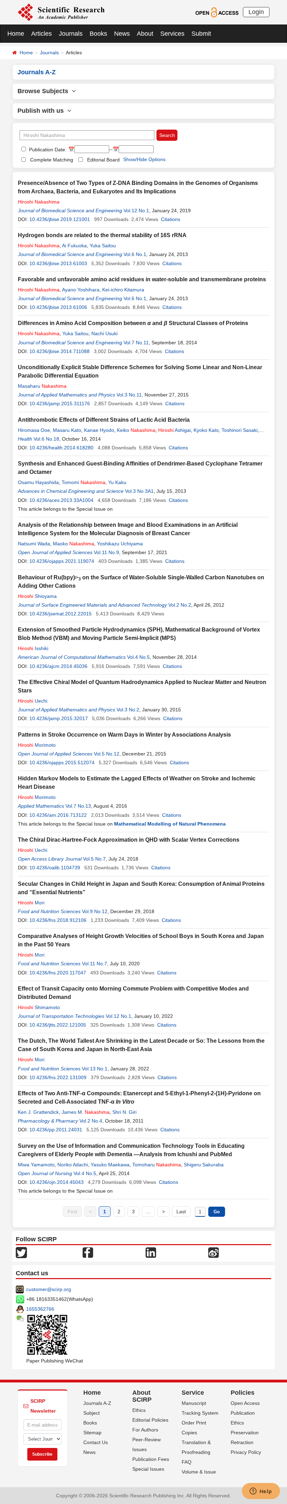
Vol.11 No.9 (106, 552)
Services (172, 33)
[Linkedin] (151, 1252)
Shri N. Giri (124, 1112)
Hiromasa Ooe (34, 430)
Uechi (32, 701)
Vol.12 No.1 (136, 210)
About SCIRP (142, 1396)
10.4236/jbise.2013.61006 (58, 307)
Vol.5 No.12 (106, 754)
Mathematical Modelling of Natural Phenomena (170, 824)
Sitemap (92, 1432)
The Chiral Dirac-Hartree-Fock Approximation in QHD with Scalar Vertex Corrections (128, 840)
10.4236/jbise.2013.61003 (58, 263)
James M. (86, 1112)
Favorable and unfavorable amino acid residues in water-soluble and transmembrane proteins (142, 279)
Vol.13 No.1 (94, 1068)
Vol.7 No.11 (136, 342)
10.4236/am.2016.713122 (58, 815)
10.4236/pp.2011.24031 (55, 1129)
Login (256, 11)
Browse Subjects (45, 91)
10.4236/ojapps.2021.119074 (61, 561)
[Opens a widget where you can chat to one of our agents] (260, 1491)
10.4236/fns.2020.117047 (57, 972)
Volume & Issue (199, 1472)
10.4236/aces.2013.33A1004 (61, 500)
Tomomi (83, 482)
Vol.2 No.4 (90, 1121)
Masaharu (42, 386)
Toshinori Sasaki (240, 430)
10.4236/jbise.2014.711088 (59, 351)
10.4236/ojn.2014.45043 (56, 1182)
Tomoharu (156, 1164)
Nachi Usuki (104, 333)
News (122, 33)
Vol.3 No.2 (128, 709)
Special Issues (148, 1469)
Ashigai (174, 430)
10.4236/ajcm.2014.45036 (58, 666)
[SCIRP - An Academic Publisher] (61, 12)
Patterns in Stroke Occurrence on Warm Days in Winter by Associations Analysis (124, 735)
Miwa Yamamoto (36, 1164)
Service (193, 1392)
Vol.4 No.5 (138, 657)
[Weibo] (213, 1252)
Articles (41, 33)
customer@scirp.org (48, 1289)
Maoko (73, 543)
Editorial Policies (150, 1420)
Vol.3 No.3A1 (139, 491)
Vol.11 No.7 (94, 963)
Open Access (245, 1403)
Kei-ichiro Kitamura (123, 289)
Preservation (245, 1432)
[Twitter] (21, 1252)
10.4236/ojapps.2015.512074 (61, 762)
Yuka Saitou (103, 245)
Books (98, 33)
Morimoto (37, 745)
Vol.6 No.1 (135, 254)
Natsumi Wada (34, 543)
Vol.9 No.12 (94, 911)
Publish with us (42, 110)
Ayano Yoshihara (80, 289)
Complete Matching (51, 160)
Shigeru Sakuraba (204, 1164)
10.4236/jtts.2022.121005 (57, 1025)
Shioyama (37, 596)
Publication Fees (150, 1459)
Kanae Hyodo (99, 430)
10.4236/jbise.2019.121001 (59, 219)
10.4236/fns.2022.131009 (57, 1077)
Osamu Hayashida (38, 482)
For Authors (145, 1430)
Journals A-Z (97, 1403)
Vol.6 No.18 (46, 439)
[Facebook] (88, 1252)
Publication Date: (47, 149)
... (148, 1211)
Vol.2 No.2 (179, 605)
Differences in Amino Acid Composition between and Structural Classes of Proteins (133, 323)
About (145, 33)
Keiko (136, 430)
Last (181, 1211)
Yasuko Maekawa (110, 1164)
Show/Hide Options (144, 159)
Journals (71, 33)
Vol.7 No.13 (78, 806)
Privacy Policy (246, 1452)
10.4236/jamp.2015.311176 (59, 403)
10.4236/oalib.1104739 (54, 867)
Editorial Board (103, 160)
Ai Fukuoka (74, 245)
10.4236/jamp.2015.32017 (58, 718)
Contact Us (95, 1442)
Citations (170, 219)
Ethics (139, 1410)
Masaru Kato (67, 430)
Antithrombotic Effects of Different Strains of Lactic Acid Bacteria (104, 420)
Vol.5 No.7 (94, 859)
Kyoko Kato (206, 430)
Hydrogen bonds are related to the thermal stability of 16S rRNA (102, 235)
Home (15, 33)
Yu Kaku (117, 482)
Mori (31, 902)
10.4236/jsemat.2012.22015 (60, 613)
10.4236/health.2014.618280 (61, 447)
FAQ (186, 1462)
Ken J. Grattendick (38, 1112)
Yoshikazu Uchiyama (120, 543)
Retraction (242, 1442)
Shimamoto (39, 1007)
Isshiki (33, 648)
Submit (201, 33)
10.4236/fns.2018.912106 (57, 920)
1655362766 (40, 1309)
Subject (91, 1413)
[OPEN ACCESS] (217, 12)
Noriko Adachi (72, 1164)
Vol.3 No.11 (129, 395)
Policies (242, 1392)
